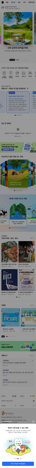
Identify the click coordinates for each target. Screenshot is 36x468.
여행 (7, 2)
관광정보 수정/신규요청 (7, 401)
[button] (14, 190)
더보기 (31, 238)
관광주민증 (31, 2)
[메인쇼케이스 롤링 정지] (14, 60)
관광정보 (3, 405)
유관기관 (22, 405)
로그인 (6, 6)
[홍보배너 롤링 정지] (34, 151)
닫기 (33, 421)
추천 (12, 2)
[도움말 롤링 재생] (20, 458)
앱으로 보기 (17, 136)
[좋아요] (27, 161)
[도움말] (27, 88)
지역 (24, 2)
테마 (19, 2)
